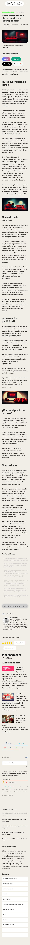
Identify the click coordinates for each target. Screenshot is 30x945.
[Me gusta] (20, 655)
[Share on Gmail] (17, 655)
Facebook (22, 856)
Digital (19, 858)
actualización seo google (15, 856)
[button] (2, 4)
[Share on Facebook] (3, 655)
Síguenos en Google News (15, 606)
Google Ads (19, 853)
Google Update (23, 851)
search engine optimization (16, 866)
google (20, 864)
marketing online (10, 864)
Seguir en (17, 64)
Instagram (15, 858)
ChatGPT (16, 59)
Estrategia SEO (6, 866)
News (12, 12)
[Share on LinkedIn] (11, 655)
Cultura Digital (6, 12)
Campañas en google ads (19, 861)
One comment (15, 24)
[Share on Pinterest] (9, 655)
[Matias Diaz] (6, 620)
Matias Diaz (14, 617)
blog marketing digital (13, 851)
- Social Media (12, 854)
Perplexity (7, 64)
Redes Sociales (7, 858)
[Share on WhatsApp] (14, 655)
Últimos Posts (9, 613)
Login (26, 757)
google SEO (4, 853)
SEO (4, 851)
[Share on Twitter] (6, 655)
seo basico (7, 868)
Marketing (6, 856)
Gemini (5, 59)
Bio (3, 613)
